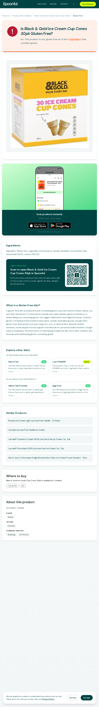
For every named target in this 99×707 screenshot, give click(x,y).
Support (64, 4)
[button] (74, 39)
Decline (72, 698)
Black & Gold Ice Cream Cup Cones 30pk (52, 16)
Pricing (53, 4)
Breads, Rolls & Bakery (22, 16)
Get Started (87, 4)
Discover (42, 4)
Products (6, 16)
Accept (86, 698)
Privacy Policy (48, 699)
